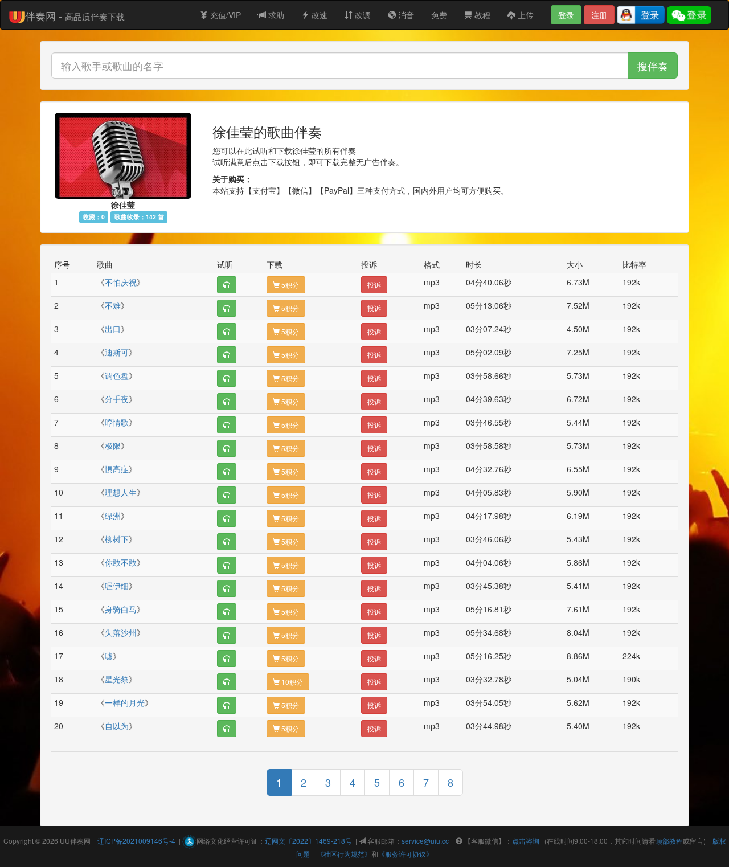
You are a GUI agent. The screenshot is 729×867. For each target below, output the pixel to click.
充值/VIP (224, 15)
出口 (113, 328)
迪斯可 (117, 352)
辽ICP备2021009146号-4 (136, 840)
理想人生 (121, 492)
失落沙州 (121, 632)
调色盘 (117, 375)
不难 (113, 305)
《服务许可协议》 (405, 853)
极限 (113, 445)
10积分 (291, 681)
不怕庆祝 (121, 282)
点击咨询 (525, 840)
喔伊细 (117, 585)
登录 (566, 15)
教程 (481, 15)
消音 (405, 15)
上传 (524, 15)
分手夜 (117, 398)
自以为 (117, 725)
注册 (599, 15)
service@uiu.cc (425, 840)
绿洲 (113, 515)
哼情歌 (117, 422)
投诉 (374, 284)
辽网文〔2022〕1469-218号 (308, 840)
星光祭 (117, 679)
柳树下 (117, 539)
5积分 (289, 284)
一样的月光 (125, 702)
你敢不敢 (121, 562)
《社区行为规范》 (344, 853)
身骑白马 (121, 609)
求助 (275, 15)
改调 (362, 15)
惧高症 (117, 469)
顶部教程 (669, 840)
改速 (318, 15)
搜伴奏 (652, 65)
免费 (439, 15)
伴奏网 (80, 840)
